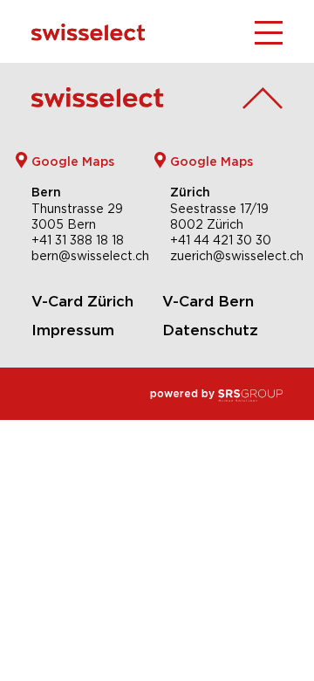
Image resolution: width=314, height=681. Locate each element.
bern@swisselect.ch (90, 256)
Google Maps (72, 162)
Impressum (72, 330)
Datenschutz (210, 330)
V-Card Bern (208, 301)
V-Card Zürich (82, 301)
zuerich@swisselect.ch (237, 256)
